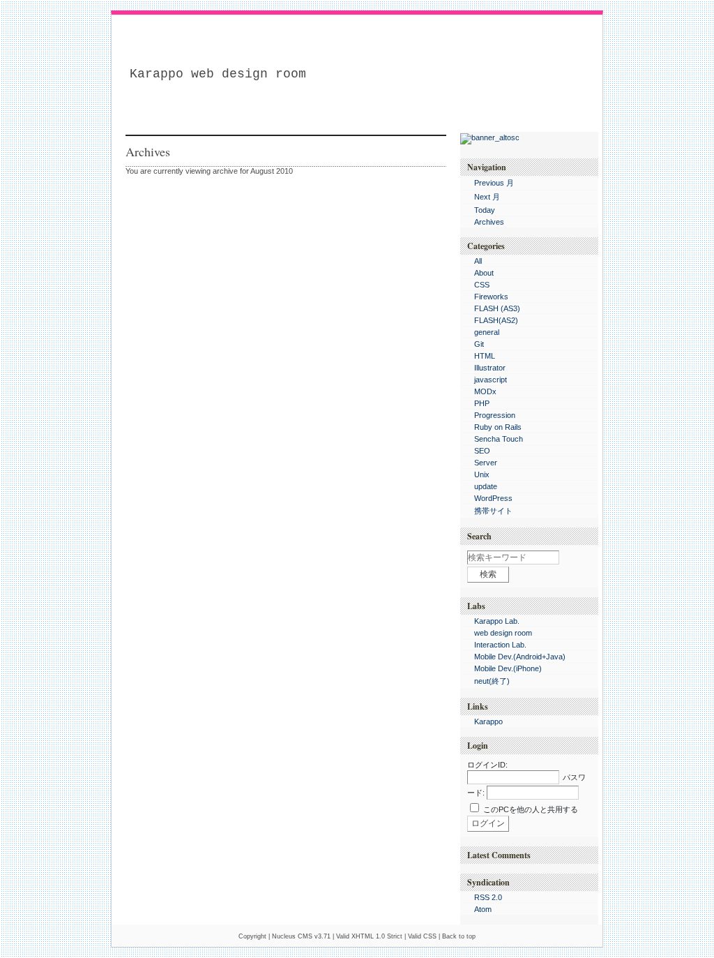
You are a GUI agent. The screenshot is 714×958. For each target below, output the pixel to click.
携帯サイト (493, 511)
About (484, 273)
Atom (483, 909)
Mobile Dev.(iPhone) (508, 668)
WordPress (493, 498)
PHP (481, 403)
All (478, 261)
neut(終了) (492, 681)
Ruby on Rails (498, 427)
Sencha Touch (498, 439)
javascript (490, 379)
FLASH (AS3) (497, 308)
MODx (485, 391)
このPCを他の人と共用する (530, 809)
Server (485, 462)
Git (479, 344)
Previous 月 (494, 183)
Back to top (459, 936)
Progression (494, 415)
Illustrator (490, 368)
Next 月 (487, 197)
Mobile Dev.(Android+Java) (519, 656)
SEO (482, 451)
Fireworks (491, 296)
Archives (489, 222)
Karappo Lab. (496, 621)
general (486, 332)
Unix (481, 474)
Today (484, 210)
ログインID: (487, 765)
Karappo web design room (218, 74)
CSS (481, 284)
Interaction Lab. (500, 645)
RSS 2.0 (488, 897)
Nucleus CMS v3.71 (301, 936)
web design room (503, 633)
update (485, 486)
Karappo (488, 721)
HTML (484, 356)
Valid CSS (422, 936)
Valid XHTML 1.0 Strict (369, 936)
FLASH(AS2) (496, 320)
